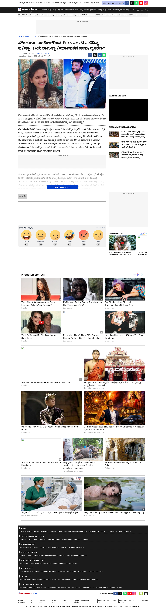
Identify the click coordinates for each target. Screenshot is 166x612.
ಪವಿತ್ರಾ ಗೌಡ (22, 196)
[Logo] (29, 10)
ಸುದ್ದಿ (54, 10)
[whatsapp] (136, 3)
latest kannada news (40, 531)
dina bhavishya (47, 571)
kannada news (25, 531)
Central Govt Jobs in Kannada (103, 587)
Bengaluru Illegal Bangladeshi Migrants (65, 15)
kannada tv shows (81, 539)
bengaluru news (70, 531)
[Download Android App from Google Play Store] (141, 593)
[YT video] (141, 3)
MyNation (95, 3)
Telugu (63, 3)
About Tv (33, 601)
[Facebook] (127, 3)
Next (146, 14)
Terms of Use (42, 601)
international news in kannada (119, 531)
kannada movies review (48, 539)
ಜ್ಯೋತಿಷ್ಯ (79, 10)
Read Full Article (62, 187)
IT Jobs (119, 587)
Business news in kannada (29, 555)
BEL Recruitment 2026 (91, 15)
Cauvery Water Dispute (39, 15)
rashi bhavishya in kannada (29, 571)
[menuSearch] (147, 10)
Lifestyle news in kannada (29, 579)
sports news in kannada (28, 547)
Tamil (69, 3)
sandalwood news (65, 539)
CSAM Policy (64, 601)
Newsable (33, 3)
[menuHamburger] (142, 9)
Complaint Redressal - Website (82, 601)
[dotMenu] (133, 10)
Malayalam (23, 3)
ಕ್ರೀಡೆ (110, 10)
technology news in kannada (30, 563)
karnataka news (56, 531)
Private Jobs (42, 587)
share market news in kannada (53, 555)
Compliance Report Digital (126, 601)
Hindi (81, 3)
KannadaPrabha (52, 3)
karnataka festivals (95, 571)
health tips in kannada (70, 579)
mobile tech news (50, 563)
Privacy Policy (53, 601)
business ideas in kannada (77, 555)
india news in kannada (97, 531)
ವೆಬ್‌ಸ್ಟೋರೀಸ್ (90, 10)
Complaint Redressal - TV (107, 601)
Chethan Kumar (42, 53)
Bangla (75, 3)
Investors (144, 600)
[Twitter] (132, 3)
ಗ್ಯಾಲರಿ (60, 10)
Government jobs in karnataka (79, 587)
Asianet (28, 593)
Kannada (41, 3)
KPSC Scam (133, 15)
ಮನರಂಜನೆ (69, 10)
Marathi (87, 3)
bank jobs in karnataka (57, 587)
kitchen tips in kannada (89, 579)
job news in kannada (27, 587)
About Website (21, 601)
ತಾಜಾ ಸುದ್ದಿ (46, 10)
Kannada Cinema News (28, 539)
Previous (142, 14)
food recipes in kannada (50, 579)
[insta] (146, 3)
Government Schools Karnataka (114, 15)
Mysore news (82, 531)
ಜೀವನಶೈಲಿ (117, 10)
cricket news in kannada (49, 547)
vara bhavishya (59, 571)
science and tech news (67, 563)
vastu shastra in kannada (76, 571)
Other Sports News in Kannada (72, 547)
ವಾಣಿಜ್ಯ (126, 10)
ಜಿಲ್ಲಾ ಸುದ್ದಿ (102, 10)
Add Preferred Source (112, 3)
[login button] (138, 9)
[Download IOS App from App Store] (146, 593)
